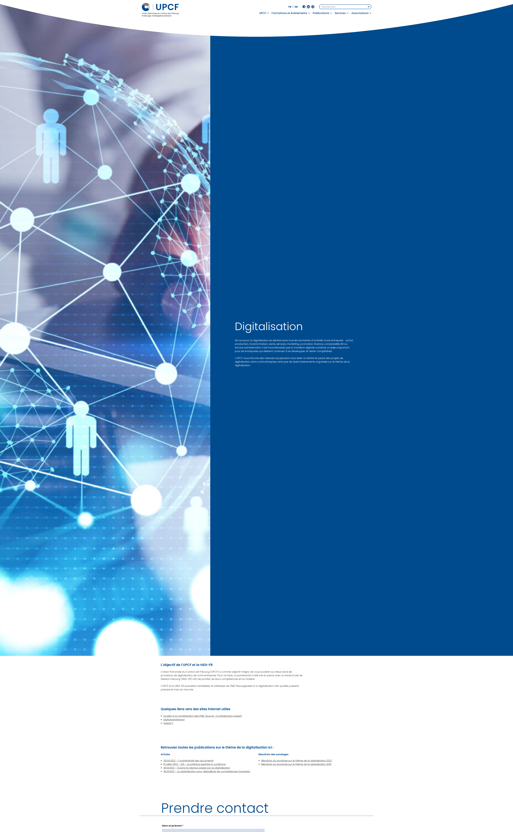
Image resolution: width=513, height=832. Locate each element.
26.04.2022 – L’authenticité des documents (188, 760)
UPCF (262, 13)
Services (340, 13)
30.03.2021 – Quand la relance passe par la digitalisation (196, 767)
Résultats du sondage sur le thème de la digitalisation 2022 (296, 760)
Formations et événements (289, 13)
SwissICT (168, 723)
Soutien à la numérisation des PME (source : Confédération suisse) (202, 716)
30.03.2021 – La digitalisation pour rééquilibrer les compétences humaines (206, 771)
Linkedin (308, 6)
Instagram (312, 6)
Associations (360, 13)
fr (289, 6)
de (296, 6)
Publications (321, 13)
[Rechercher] (369, 6)
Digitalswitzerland (173, 719)
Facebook (304, 6)
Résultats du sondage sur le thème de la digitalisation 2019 (296, 764)
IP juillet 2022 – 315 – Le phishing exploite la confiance (194, 764)
